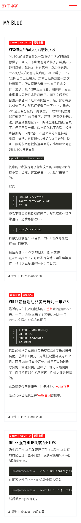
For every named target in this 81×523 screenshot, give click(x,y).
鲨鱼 (49, 309)
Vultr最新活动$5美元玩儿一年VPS (39, 301)
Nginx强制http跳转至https (32, 442)
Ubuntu (25, 42)
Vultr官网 (63, 386)
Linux (13, 42)
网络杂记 (28, 295)
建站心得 (39, 42)
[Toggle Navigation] (72, 5)
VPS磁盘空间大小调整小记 (32, 49)
